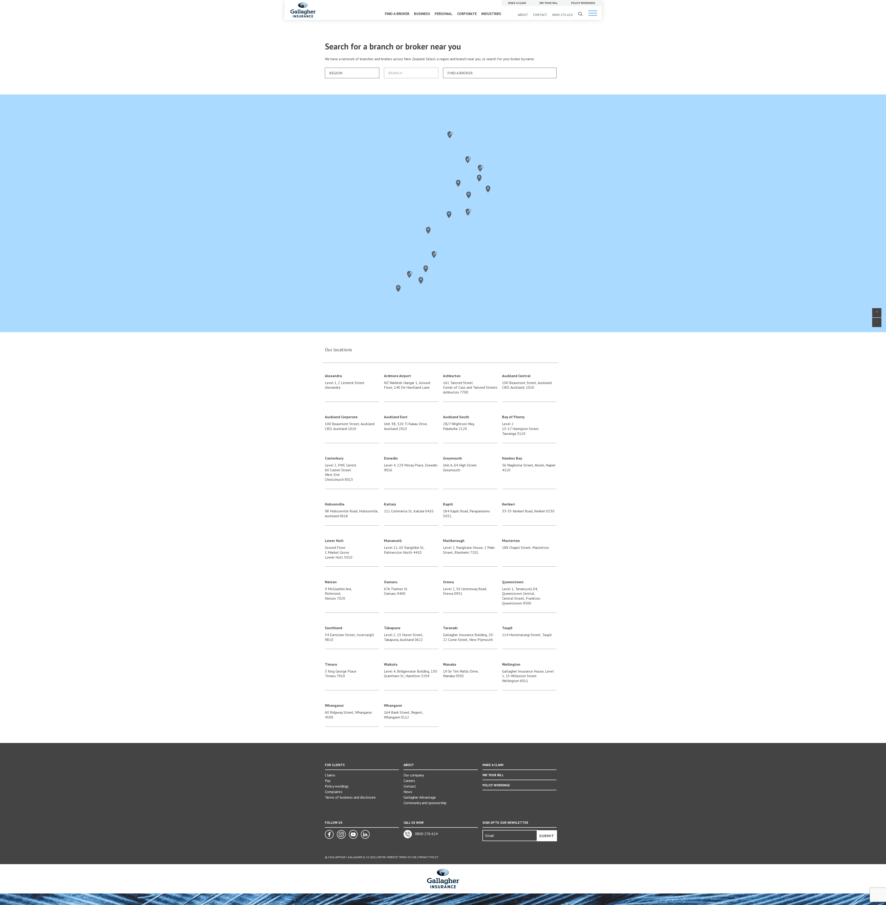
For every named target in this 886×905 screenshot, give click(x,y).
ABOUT (523, 15)
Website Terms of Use (401, 857)
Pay (327, 780)
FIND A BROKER (397, 13)
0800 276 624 (562, 15)
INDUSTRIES (491, 13)
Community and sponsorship (425, 802)
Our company (414, 775)
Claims (330, 775)
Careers (409, 780)
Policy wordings (337, 786)
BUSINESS (422, 13)
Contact (410, 786)
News (408, 791)
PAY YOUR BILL (493, 775)
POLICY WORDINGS (496, 785)
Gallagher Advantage (420, 797)
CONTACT (540, 15)
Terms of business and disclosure (350, 797)
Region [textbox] (335, 73)
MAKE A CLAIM (492, 765)
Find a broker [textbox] (460, 73)
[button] (421, 280)
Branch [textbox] (395, 73)
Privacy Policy (428, 857)
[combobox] (352, 73)
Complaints (333, 791)
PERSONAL (443, 13)
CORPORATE (467, 13)
